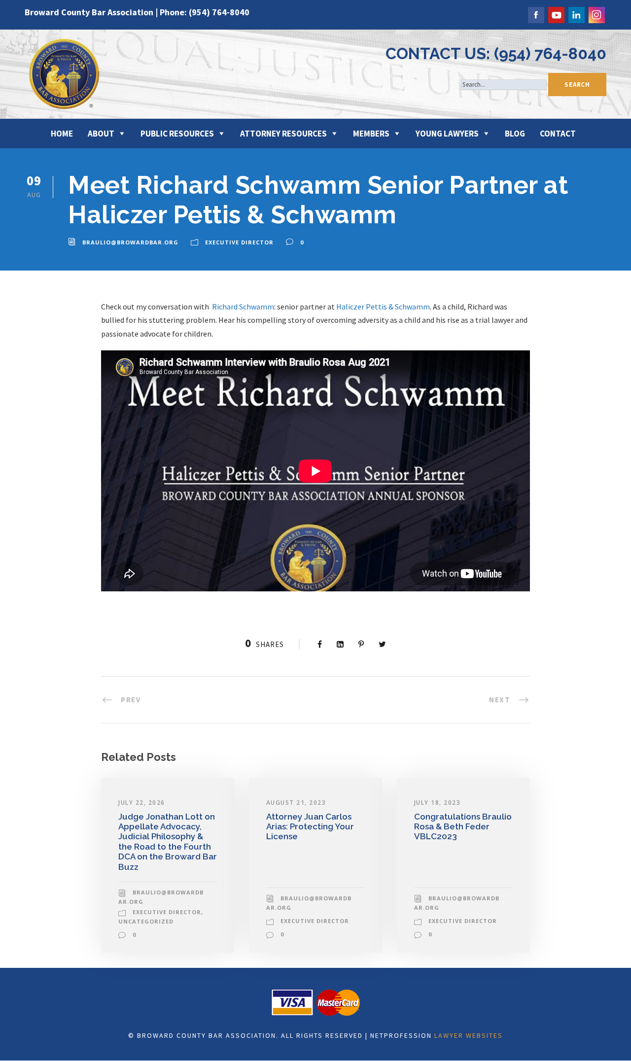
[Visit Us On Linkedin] (576, 13)
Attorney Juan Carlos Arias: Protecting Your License (310, 827)
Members (371, 133)
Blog (515, 133)
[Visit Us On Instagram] (596, 13)
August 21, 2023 (296, 802)
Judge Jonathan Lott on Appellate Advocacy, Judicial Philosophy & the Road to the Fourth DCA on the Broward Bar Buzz (167, 842)
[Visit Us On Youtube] (556, 13)
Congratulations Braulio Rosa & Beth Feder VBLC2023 (463, 827)
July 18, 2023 (437, 802)
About (101, 133)
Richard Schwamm (243, 306)
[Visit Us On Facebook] (536, 13)
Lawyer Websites (468, 1035)
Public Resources (177, 133)
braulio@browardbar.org (130, 242)
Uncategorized (146, 921)
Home (62, 133)
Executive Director (239, 242)
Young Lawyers (447, 133)
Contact (558, 133)
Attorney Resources (283, 133)
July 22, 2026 (141, 802)
